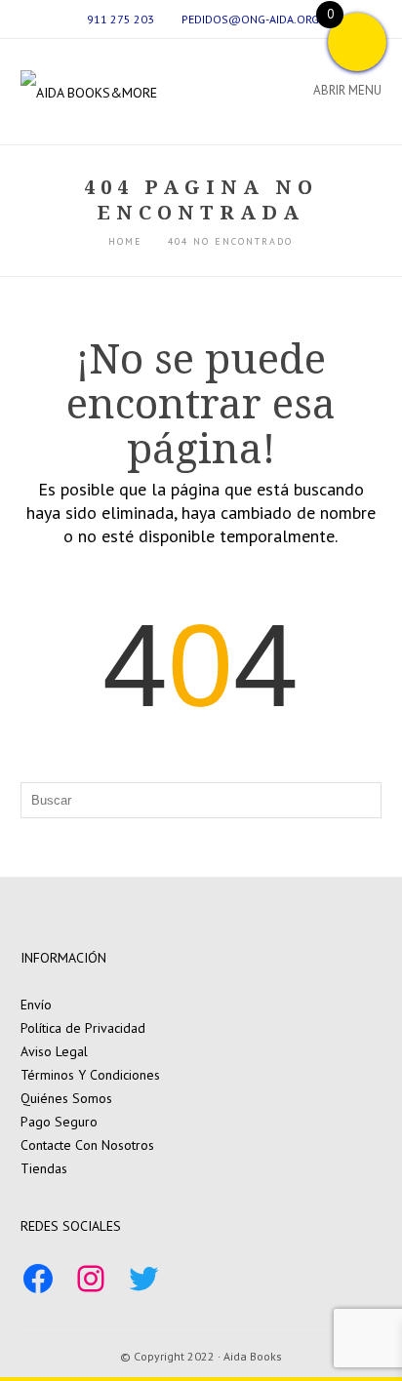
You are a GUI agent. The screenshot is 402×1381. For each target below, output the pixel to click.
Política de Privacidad (82, 1028)
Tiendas (43, 1168)
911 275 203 (120, 19)
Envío (36, 1004)
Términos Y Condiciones (90, 1075)
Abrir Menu (347, 90)
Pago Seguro (59, 1121)
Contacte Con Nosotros (87, 1145)
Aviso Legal (54, 1051)
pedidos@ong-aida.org (250, 19)
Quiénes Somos (66, 1098)
